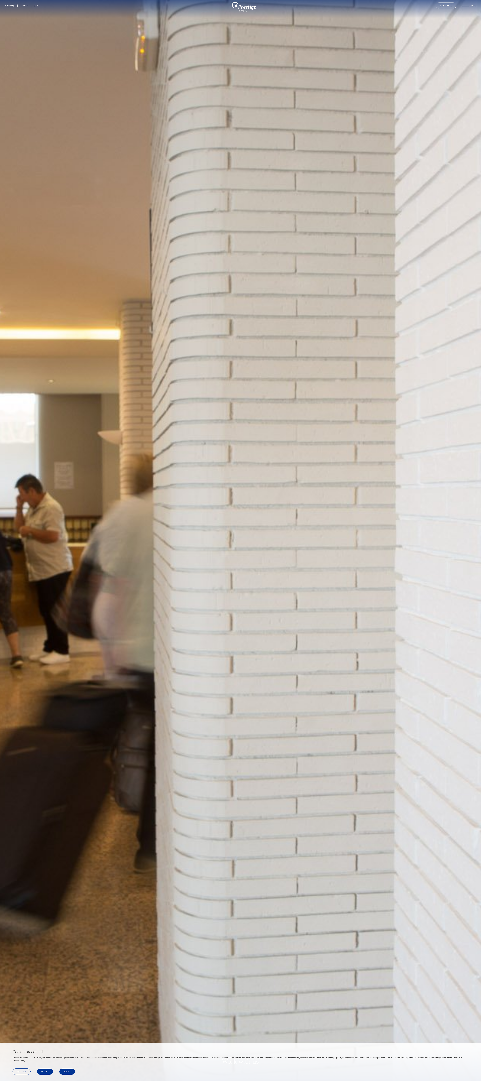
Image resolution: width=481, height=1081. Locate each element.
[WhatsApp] (9, 16)
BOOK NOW (446, 5)
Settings (21, 1071)
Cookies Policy (19, 1061)
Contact (24, 5)
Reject (67, 1071)
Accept (45, 1071)
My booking (9, 5)
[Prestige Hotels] (244, 11)
